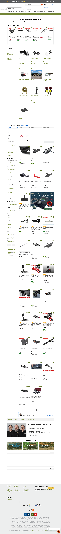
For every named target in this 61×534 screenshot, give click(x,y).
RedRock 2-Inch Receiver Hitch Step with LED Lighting (12, 36)
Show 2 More (10, 198)
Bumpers (16, 11)
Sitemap (31, 530)
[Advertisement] (30, 460)
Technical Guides (9, 493)
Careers (24, 488)
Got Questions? (16, 488)
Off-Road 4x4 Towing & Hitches (29, 419)
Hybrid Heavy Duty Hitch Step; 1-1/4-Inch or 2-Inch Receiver (24, 205)
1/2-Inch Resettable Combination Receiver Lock (48, 228)
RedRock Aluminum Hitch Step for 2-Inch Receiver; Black (24, 157)
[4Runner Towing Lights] (48, 90)
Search (42, 4)
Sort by (45, 140)
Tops (44, 11)
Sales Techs (25, 491)
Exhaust (26, 11)
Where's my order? (16, 486)
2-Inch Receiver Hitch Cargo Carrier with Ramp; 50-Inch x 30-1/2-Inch (48, 373)
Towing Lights (9, 58)
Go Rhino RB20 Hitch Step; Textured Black (47, 182)
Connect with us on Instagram (40, 505)
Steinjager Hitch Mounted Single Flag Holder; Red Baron (36, 182)
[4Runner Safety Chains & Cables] (24, 90)
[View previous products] (7, 35)
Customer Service (16, 489)
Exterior (29, 11)
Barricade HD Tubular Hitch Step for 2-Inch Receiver (48, 251)
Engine (23, 11)
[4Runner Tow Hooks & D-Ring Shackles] (48, 74)
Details (24, 1)
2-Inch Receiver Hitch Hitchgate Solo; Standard (24, 276)
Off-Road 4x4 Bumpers (21, 419)
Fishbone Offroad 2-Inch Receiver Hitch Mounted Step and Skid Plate (24, 349)
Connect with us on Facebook (36, 505)
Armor (13, 11)
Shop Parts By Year (9, 489)
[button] (46, 7)
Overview (24, 486)
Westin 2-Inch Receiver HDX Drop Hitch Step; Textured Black (20, 36)
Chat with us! (16, 490)
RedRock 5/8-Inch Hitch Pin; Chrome (43, 35)
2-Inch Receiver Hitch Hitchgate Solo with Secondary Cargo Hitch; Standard (24, 324)
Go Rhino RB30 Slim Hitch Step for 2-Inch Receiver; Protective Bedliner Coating (36, 158)
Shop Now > (33, 13)
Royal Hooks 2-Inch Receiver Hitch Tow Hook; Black (36, 228)
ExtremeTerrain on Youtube (38, 505)
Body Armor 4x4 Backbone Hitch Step (24, 182)
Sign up (51, 487)
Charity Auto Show (26, 489)
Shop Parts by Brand (9, 490)
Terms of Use (16, 492)
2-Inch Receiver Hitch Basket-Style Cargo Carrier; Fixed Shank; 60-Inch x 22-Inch (24, 374)
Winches (47, 11)
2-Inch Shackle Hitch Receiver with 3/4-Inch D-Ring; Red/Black (48, 324)
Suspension (41, 11)
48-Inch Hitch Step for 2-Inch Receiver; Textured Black (47, 349)
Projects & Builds (9, 486)
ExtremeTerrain (35, 511)
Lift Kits (35, 11)
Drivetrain (20, 11)
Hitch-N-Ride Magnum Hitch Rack (36, 396)
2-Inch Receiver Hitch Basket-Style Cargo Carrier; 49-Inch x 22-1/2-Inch (24, 398)
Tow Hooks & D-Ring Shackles (11, 55)
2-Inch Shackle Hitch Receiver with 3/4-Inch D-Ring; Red (36, 276)
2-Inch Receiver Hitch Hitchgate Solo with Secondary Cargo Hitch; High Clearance (48, 276)
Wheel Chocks (9, 60)
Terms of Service (41, 531)
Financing (8, 492)
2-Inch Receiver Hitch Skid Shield (36, 348)
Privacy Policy (47, 489)
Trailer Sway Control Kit (46, 300)
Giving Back (24, 487)
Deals (8, 11)
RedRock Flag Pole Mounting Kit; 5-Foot (24, 253)
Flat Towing (8, 50)
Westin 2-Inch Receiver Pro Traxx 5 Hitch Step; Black (36, 36)
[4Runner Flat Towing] (36, 74)
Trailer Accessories (9, 59)
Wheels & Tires (51, 11)
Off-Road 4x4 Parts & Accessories (12, 419)
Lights (38, 11)
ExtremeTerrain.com (14, 4)
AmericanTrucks (29, 511)
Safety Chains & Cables (10, 54)
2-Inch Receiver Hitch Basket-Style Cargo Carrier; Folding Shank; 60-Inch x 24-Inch (36, 324)
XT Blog (8, 494)
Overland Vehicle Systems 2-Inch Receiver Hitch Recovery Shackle (36, 300)
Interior (32, 11)
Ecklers (39, 511)
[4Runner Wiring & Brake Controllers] (24, 74)
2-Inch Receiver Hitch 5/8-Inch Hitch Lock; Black (23, 228)
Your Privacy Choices (43, 530)
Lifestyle (10, 11)
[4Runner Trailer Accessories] (36, 90)
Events (8, 488)
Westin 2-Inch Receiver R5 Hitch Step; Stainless (51, 36)
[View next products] (53, 35)
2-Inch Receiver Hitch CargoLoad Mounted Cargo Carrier (48, 156)
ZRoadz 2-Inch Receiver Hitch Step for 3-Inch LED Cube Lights (24, 300)
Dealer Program (25, 490)
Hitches (8, 53)
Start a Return (16, 487)
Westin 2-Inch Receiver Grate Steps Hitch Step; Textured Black (28, 36)
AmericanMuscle (23, 511)
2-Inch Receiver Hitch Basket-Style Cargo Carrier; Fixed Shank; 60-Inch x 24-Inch (36, 252)
